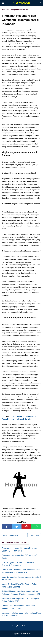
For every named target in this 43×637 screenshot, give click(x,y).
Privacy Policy (16, 626)
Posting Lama (34, 535)
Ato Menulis (21, 2)
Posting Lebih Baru (10, 535)
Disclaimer (27, 626)
